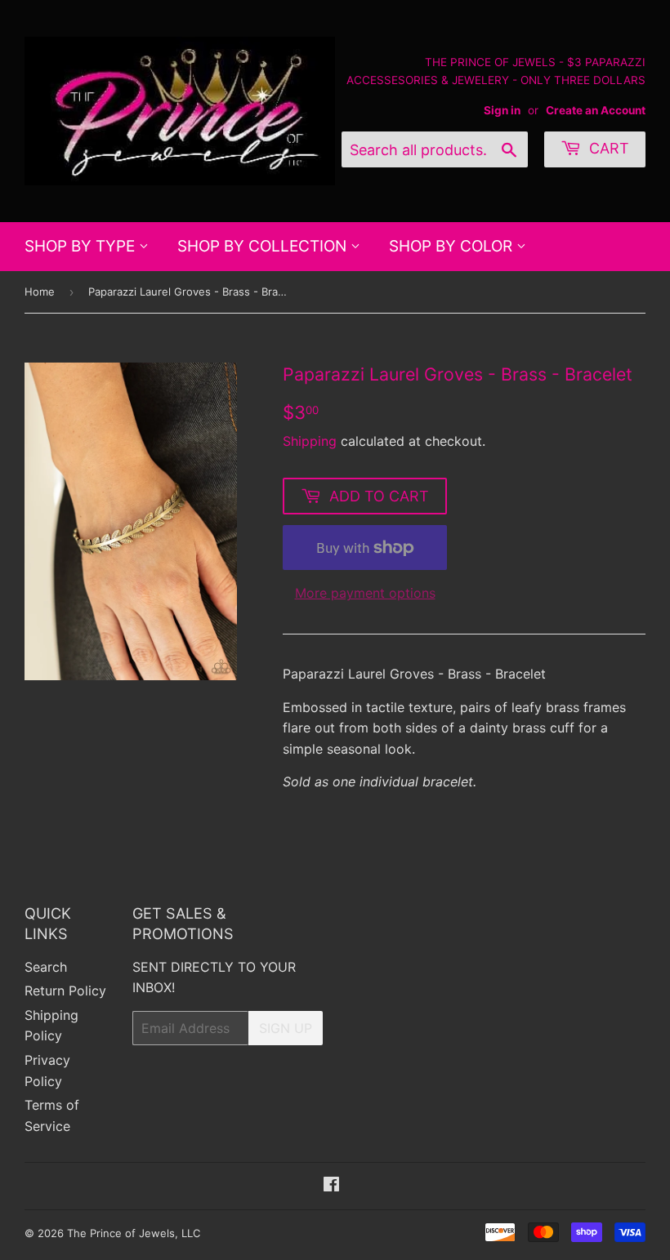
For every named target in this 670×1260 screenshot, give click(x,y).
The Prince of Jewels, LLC (133, 1233)
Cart (607, 148)
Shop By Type (82, 246)
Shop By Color (452, 246)
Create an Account (595, 110)
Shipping (310, 441)
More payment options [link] (365, 593)
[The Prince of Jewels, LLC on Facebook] (331, 1186)
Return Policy (65, 990)
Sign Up (285, 1028)
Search (46, 967)
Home (40, 291)
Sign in (502, 110)
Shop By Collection (264, 246)
